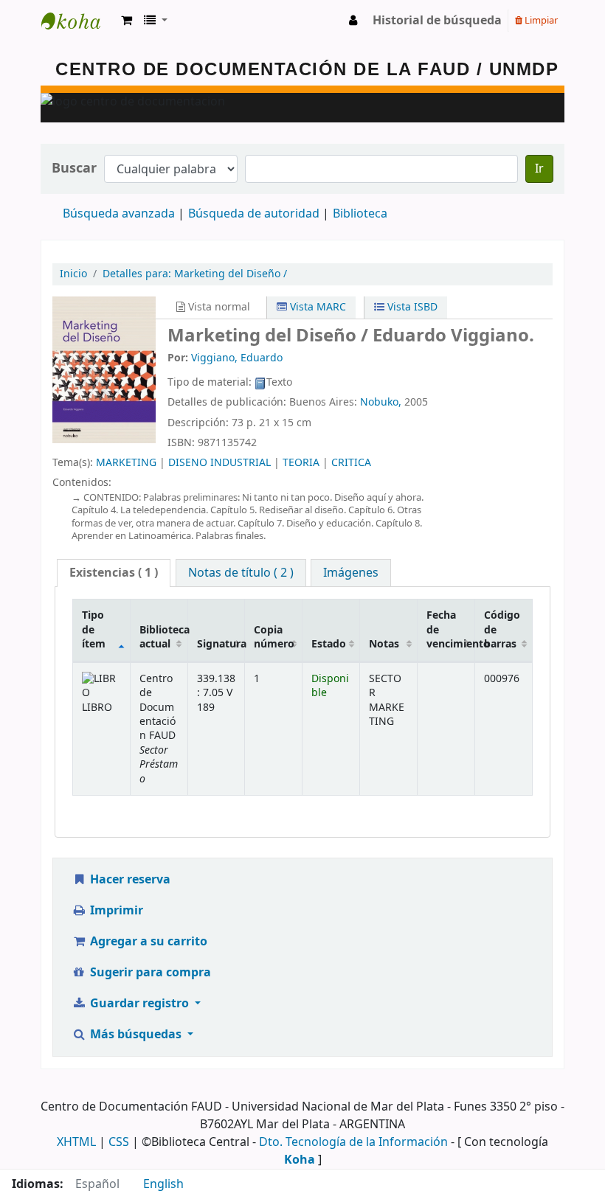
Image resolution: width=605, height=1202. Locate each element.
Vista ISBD (411, 307)
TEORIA (301, 462)
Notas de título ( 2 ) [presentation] (241, 573)
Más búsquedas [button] (135, 1034)
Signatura (221, 644)
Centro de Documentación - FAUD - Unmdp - (78, 20)
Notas (384, 644)
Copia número (274, 637)
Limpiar (540, 20)
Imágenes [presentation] (350, 573)
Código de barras (502, 630)
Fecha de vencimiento (450, 630)
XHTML (76, 1142)
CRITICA (351, 462)
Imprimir (115, 911)
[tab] (113, 573)
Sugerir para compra (149, 973)
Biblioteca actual (163, 637)
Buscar (74, 168)
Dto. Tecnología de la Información (353, 1142)
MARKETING (126, 462)
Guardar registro (139, 1003)
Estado (328, 644)
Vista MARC (316, 307)
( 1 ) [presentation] (113, 573)
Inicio (73, 274)
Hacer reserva (128, 880)
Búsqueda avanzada (119, 214)
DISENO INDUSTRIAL (219, 462)
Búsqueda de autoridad (253, 214)
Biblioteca (360, 214)
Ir (539, 169)
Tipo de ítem (94, 630)
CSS (118, 1142)
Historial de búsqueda (437, 20)
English (163, 1184)
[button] (126, 20)
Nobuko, (380, 402)
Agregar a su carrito (147, 942)
